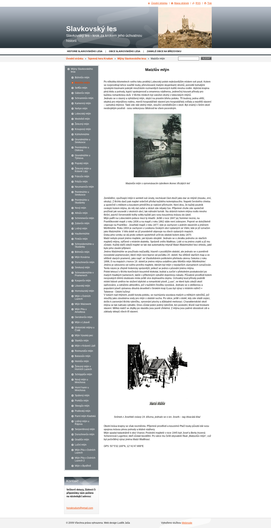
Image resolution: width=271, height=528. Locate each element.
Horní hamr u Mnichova (82, 389)
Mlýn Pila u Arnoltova (81, 310)
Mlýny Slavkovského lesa (131, 58)
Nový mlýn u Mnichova (81, 381)
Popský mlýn (81, 163)
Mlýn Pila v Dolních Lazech (85, 451)
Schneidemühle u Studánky (84, 245)
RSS (198, 3)
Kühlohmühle (82, 134)
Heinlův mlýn (82, 361)
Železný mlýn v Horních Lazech (83, 368)
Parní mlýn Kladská (85, 416)
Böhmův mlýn (82, 252)
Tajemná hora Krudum (100, 58)
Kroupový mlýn (83, 129)
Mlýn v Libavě (82, 322)
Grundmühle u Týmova (82, 157)
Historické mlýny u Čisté (84, 329)
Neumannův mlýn (84, 186)
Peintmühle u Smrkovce (82, 193)
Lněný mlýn (81, 228)
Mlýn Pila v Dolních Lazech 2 (85, 459)
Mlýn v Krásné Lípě (85, 345)
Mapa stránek (181, 3)
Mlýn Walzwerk (83, 304)
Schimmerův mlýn (84, 218)
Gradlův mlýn (82, 439)
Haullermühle (82, 233)
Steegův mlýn (82, 405)
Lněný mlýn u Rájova (82, 422)
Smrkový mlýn (82, 267)
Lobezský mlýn (83, 113)
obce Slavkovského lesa (124, 51)
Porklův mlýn (82, 400)
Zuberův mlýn (82, 223)
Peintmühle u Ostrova (82, 149)
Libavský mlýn (82, 285)
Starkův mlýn (82, 340)
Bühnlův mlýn (82, 77)
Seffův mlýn (81, 87)
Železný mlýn (82, 124)
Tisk (209, 3)
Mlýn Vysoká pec (84, 335)
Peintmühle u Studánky (82, 201)
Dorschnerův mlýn (84, 262)
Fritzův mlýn (81, 181)
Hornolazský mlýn (84, 291)
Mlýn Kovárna (82, 257)
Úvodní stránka (74, 58)
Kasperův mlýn (83, 280)
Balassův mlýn (82, 356)
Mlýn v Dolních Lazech (83, 297)
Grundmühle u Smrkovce (82, 141)
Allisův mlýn (81, 213)
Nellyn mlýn (81, 108)
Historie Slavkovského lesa (84, 51)
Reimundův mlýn (84, 351)
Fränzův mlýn (82, 176)
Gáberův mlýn (82, 93)
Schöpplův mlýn (83, 374)
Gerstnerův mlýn (83, 317)
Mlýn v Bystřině (83, 465)
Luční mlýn (80, 444)
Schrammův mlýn (84, 98)
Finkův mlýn (81, 238)
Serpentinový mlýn (85, 429)
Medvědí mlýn (82, 118)
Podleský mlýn (82, 411)
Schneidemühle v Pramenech (84, 274)
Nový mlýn (80, 207)
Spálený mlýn (82, 395)
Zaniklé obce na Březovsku (164, 51)
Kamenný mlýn (83, 103)
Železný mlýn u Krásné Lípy (83, 170)
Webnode (187, 522)
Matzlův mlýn (82, 82)
